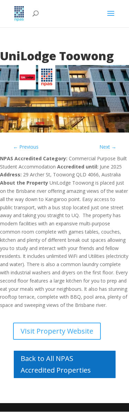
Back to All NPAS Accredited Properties (56, 364)
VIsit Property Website (57, 331)
